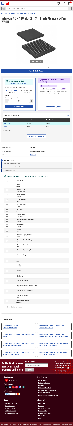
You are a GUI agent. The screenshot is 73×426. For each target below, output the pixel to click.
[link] (17, 83)
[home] (2, 13)
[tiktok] (23, 387)
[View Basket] (69, 3)
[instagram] (16, 387)
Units (7, 96)
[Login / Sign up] (64, 3)
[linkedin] (10, 387)
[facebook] (20, 387)
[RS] (7, 3)
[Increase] (31, 101)
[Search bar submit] (69, 8)
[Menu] (2, 3)
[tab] (36, 160)
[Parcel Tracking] (58, 3)
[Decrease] (7, 101)
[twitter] (6, 387)
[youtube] (13, 387)
